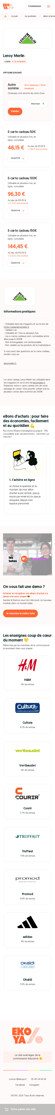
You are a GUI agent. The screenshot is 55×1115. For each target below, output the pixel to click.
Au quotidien (30, 16)
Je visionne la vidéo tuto (20, 613)
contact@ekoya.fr (18, 1079)
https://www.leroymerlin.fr (16, 327)
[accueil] (8, 6)
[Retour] (5, 16)
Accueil (14, 16)
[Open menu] (48, 6)
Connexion (34, 6)
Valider (15, 111)
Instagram (34, 1085)
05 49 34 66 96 (38, 1079)
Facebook (20, 1085)
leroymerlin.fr (10, 363)
